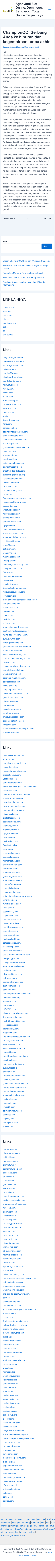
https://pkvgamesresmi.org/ (12, 1535)
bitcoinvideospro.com (13, 436)
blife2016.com (9, 1009)
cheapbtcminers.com (12, 892)
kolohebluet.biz (10, 1380)
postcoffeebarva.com (12, 467)
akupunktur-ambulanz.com (15, 1286)
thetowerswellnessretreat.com (16, 1036)
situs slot (7, 311)
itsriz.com (7, 424)
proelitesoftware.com (12, 950)
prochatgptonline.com (13, 1223)
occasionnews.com (12, 709)
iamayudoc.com (10, 900)
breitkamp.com (10, 970)
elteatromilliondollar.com (14, 471)
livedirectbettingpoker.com (15, 588)
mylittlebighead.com (12, 904)
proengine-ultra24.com (13, 1329)
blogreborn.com (10, 1212)
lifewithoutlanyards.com (14, 1333)
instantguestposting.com (14, 1458)
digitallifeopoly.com (11, 818)
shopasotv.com (10, 1450)
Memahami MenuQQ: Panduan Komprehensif (23, 277)
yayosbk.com (9, 1368)
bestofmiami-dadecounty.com (16, 794)
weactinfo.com (9, 553)
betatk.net (7, 1493)
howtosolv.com (10, 1348)
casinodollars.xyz (11, 1407)
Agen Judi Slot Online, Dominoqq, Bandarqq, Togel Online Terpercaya (29, 9)
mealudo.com (9, 580)
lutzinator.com (9, 1001)
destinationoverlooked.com (15, 693)
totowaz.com (9, 662)
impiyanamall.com (11, 829)
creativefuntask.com (12, 884)
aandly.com (8, 1497)
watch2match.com (11, 1423)
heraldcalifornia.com (12, 923)
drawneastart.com (11, 935)
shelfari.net (8, 1391)
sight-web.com (10, 1239)
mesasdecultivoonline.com (15, 502)
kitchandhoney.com (12, 1341)
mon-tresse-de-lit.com (13, 1064)
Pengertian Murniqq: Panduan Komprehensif (23, 273)
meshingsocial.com (12, 557)
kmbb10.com (9, 545)
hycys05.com (9, 525)
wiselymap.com (10, 1219)
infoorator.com (9, 1313)
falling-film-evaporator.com (15, 635)
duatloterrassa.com (11, 986)
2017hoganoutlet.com (13, 365)
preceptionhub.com (12, 775)
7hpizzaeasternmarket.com (15, 1321)
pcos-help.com (10, 1173)
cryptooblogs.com (11, 853)
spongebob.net (10, 455)
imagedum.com (10, 1032)
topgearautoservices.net (14, 1075)
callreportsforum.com (12, 1111)
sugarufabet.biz (10, 1068)
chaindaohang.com (12, 1301)
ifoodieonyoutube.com (13, 798)
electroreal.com (10, 790)
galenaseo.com (10, 1426)
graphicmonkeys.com (13, 927)
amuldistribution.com (12, 865)
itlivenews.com (9, 1473)
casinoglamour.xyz (11, 1403)
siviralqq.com (9, 623)
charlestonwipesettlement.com (17, 666)
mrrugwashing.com (12, 603)
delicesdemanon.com (12, 1352)
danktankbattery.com (12, 576)
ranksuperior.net (10, 685)
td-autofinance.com (12, 1251)
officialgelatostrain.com (13, 1040)
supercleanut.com (11, 915)
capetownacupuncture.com (15, 432)
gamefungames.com (12, 876)
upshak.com (8, 615)
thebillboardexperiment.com (15, 1056)
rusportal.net (8, 412)
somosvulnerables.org (13, 982)
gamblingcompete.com (13, 1196)
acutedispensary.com (12, 650)
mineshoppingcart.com (13, 802)
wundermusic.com (11, 872)
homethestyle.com (11, 861)
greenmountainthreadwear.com (17, 646)
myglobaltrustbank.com (13, 1430)
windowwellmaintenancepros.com (18, 728)
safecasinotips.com (12, 943)
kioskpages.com (10, 1025)
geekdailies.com (10, 1099)
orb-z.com (8, 494)
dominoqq (6, 1522)
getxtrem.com (9, 549)
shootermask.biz (10, 1383)
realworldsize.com (11, 482)
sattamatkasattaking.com (14, 1048)
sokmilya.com (9, 1115)
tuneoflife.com (9, 725)
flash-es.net (8, 611)
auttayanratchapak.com (13, 463)
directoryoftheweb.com (13, 377)
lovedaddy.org (9, 596)
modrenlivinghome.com (13, 1091)
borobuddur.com (10, 868)
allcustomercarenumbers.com (16, 954)
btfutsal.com (8, 1176)
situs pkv (16, 1522)
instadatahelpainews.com (14, 1095)
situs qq (12, 1519)
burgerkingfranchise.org (14, 475)
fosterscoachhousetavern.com (17, 498)
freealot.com (8, 907)
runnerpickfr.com (10, 1161)
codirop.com (8, 1180)
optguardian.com (10, 833)
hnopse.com (8, 705)
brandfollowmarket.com (14, 670)
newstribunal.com (11, 767)
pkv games (8, 334)
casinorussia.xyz (10, 1395)
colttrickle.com (9, 1157)
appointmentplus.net (12, 1466)
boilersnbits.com (10, 506)
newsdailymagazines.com (14, 771)
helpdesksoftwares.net (13, 755)
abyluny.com (9, 1118)
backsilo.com (9, 619)
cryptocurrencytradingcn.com (16, 658)
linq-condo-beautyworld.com (16, 1294)
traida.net (7, 1337)
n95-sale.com (9, 1208)
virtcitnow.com (9, 1216)
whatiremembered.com (13, 1290)
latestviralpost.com (11, 510)
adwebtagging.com (12, 682)
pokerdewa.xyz (10, 1415)
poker (5, 327)
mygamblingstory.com (13, 357)
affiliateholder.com (11, 732)
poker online (8, 307)
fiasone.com (8, 572)
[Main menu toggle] (49, 9)
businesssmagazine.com (14, 1200)
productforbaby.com (12, 490)
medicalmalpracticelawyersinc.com (18, 1438)
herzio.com (8, 393)
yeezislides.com (10, 779)
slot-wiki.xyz (8, 1419)
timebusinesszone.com (13, 717)
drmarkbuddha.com (12, 1305)
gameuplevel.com (11, 857)
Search (6, 241)
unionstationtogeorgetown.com (17, 896)
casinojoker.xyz (10, 1411)
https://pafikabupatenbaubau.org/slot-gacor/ (34, 1529)
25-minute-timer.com (12, 880)
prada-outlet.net (10, 1149)
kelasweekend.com (11, 1489)
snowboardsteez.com (13, 533)
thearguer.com (9, 560)
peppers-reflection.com (13, 721)
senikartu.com (9, 408)
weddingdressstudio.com (14, 1360)
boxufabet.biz (9, 1072)
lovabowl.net (9, 759)
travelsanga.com (10, 1454)
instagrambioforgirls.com (14, 537)
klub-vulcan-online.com (13, 966)
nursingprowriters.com (13, 643)
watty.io (6, 416)
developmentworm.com (14, 1469)
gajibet (32, 1532)
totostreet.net (9, 837)
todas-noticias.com (12, 404)
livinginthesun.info (11, 420)
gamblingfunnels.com (13, 1169)
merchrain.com (10, 1103)
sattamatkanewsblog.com (15, 654)
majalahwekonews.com (13, 361)
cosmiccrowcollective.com (15, 439)
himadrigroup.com (11, 1243)
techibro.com (9, 1262)
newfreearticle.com (11, 514)
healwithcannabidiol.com (14, 1021)
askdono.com (9, 1188)
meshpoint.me (9, 451)
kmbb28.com (9, 1107)
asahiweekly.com (11, 912)
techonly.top (8, 1192)
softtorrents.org (10, 978)
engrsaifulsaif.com (11, 888)
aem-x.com (8, 849)
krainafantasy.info (11, 400)
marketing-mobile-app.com (15, 564)
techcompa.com (10, 1235)
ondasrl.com (8, 1005)
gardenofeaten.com (12, 521)
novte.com (8, 1317)
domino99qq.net (10, 373)
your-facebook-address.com (16, 1083)
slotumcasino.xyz (11, 1399)
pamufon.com (9, 990)
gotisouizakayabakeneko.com (16, 447)
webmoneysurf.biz (11, 1376)
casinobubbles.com (12, 822)
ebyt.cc (6, 1298)
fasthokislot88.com (12, 939)
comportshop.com (11, 1442)
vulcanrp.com (9, 1270)
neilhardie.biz (9, 1372)
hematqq (35, 1522)
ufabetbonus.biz (10, 1485)
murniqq (26, 1522)
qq (4, 331)
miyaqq (23, 1532)
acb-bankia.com (10, 607)
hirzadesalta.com (10, 814)
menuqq (3, 1519)
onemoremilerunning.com (14, 529)
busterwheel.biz (10, 1387)
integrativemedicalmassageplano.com (20, 600)
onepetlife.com (9, 1052)
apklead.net (8, 1126)
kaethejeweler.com (11, 1044)
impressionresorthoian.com (15, 627)
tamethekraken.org (11, 997)
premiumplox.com (11, 1364)
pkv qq (6, 319)
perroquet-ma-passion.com (15, 1087)
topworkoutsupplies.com (14, 806)
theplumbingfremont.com (14, 1477)
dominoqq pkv (9, 323)
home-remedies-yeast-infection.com (20, 787)
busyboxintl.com (10, 459)
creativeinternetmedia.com (15, 1204)
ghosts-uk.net (9, 1184)
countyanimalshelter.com (14, 678)
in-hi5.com (8, 396)
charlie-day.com (10, 584)
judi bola (41, 1519)
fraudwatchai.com (11, 845)
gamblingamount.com (13, 697)
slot (34, 1519)
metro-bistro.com (11, 1344)
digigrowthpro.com (11, 1153)
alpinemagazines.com (13, 1266)
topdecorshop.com (11, 1446)
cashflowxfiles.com (11, 541)
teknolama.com (10, 486)
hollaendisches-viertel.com (15, 1325)
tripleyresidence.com (12, 974)
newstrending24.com (12, 1481)
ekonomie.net (9, 1462)
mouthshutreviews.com (13, 810)
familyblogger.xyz (11, 958)
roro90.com (8, 389)
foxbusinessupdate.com (14, 592)
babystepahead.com (12, 689)
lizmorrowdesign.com (13, 1017)
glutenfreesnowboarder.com (16, 1013)
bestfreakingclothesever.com (16, 631)
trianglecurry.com (11, 1029)
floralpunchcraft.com (12, 568)
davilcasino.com (10, 841)
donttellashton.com (12, 381)
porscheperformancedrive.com (17, 993)
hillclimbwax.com (10, 701)
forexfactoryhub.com (12, 1227)
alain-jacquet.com (11, 443)
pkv (28, 1519)
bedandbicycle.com (12, 919)
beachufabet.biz (10, 1060)
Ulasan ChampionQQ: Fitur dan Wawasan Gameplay (26, 261)
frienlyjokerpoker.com (12, 1255)
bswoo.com (8, 1501)
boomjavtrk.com (10, 1122)
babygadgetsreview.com (14, 1282)
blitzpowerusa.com (11, 518)
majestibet (14, 1532)
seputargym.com (10, 825)
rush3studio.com (10, 385)
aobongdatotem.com (12, 783)
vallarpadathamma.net (13, 478)
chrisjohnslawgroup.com (14, 962)
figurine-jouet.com (11, 1079)
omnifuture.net (9, 1165)
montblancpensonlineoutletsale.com (19, 1278)
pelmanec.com (9, 369)
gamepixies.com (10, 931)
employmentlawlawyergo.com (16, 1434)
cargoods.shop (10, 428)
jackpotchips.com (11, 947)
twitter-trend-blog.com (13, 1274)
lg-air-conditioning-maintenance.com (20, 1309)
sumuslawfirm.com (11, 639)
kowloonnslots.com (12, 1258)
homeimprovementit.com (14, 763)
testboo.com (9, 1356)
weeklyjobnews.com (12, 674)
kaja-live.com (9, 1231)
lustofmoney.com (11, 713)
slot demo (7, 315)
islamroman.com (10, 1247)
